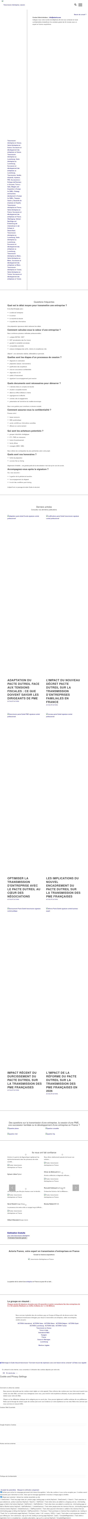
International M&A (43, 1332)
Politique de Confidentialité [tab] (8, 1476)
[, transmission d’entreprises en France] (16, 5)
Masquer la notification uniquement (28, 1490)
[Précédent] (12, 1188)
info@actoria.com (55, 17)
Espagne (44, 1335)
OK (4, 1373)
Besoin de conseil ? (80, 14)
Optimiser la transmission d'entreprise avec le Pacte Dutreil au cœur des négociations (23, 887)
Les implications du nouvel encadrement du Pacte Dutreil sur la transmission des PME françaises (63, 887)
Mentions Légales (44, 1345)
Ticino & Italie (43, 1330)
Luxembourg (44, 1342)
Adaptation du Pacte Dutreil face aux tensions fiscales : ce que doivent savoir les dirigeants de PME (23, 689)
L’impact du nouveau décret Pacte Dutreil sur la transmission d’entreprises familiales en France (63, 691)
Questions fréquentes (44, 301)
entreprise (29, 1282)
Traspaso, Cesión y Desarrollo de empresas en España (14, 200)
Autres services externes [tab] (8, 1443)
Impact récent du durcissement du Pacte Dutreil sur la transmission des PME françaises (24, 1080)
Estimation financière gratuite (17, 1238)
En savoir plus (10, 1373)
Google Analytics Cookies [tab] (8, 1425)
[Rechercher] (74, 5)
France (44, 1337)
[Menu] (79, 5)
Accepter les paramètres (8, 1490)
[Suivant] (76, 1188)
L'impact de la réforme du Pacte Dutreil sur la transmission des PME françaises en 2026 (61, 1082)
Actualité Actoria (13, 701)
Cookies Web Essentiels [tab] (7, 1407)
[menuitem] (74, 5)
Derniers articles (44, 506)
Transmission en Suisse (43, 1328)
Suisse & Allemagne (43, 1339)
